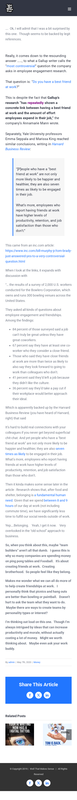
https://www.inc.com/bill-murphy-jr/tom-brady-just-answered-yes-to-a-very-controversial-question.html (38, 256)
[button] (8, 734)
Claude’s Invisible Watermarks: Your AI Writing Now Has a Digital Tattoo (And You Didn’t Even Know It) (20, 734)
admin (11, 662)
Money (36, 662)
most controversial (21, 66)
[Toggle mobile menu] (70, 9)
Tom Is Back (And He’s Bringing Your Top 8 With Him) (57, 734)
